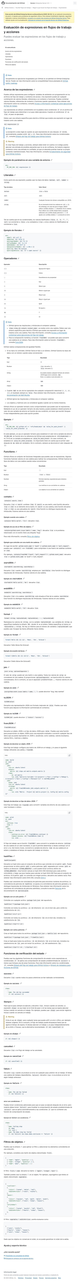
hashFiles (8, 856)
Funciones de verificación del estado (24, 953)
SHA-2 (43, 878)
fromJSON (19, 342)
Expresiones (62, 7)
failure (7, 1069)
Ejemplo (7, 419)
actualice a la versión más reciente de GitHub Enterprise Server (47, 18)
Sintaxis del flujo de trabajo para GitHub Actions (33, 136)
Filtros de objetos (33, 536)
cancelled (8, 1046)
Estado (35, 1278)
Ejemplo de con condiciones (16, 1118)
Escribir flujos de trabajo (23, 7)
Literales (8, 175)
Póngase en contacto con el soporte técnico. (19, 1258)
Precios (41, 1278)
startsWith (9, 563)
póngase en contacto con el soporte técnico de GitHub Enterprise (48, 20)
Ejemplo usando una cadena (14, 517)
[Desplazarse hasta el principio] (74, 1281)
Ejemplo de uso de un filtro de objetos (17, 527)
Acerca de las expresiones (18, 89)
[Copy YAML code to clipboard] (69, 755)
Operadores (10, 258)
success (8, 973)
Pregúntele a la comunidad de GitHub (17, 1255)
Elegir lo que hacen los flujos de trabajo (45, 7)
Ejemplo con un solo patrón (14, 897)
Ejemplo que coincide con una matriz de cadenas (21, 542)
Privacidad (28, 1278)
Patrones (58, 888)
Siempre (8, 1002)
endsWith (8, 588)
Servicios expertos (51, 1278)
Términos (20, 1278)
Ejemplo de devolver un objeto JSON (17, 744)
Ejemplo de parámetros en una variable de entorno (27, 160)
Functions (9, 451)
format (7, 614)
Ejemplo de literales (13, 230)
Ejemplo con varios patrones (14, 930)
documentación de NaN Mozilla (18, 395)
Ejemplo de (13, 579)
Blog (59, 1278)
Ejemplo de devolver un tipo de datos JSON (19, 801)
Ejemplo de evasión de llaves (14, 651)
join (5, 667)
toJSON (7, 698)
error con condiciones (12, 1101)
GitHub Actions (9, 7)
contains (8, 497)
